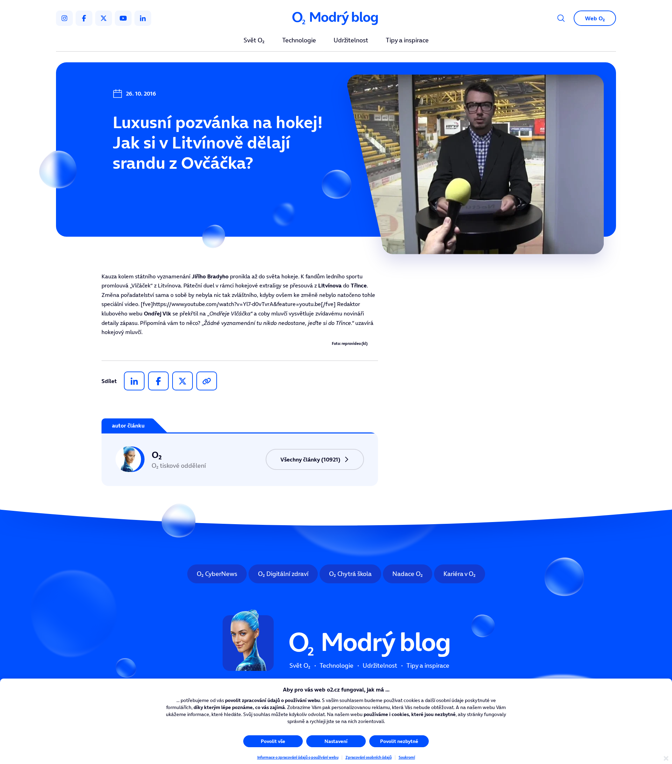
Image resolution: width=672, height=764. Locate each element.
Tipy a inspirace (407, 40)
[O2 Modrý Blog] (336, 18)
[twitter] (103, 18)
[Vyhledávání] (561, 18)
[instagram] (64, 18)
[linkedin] (142, 18)
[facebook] (84, 18)
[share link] (206, 380)
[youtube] (123, 18)
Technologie (299, 40)
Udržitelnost (351, 40)
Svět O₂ (254, 40)
